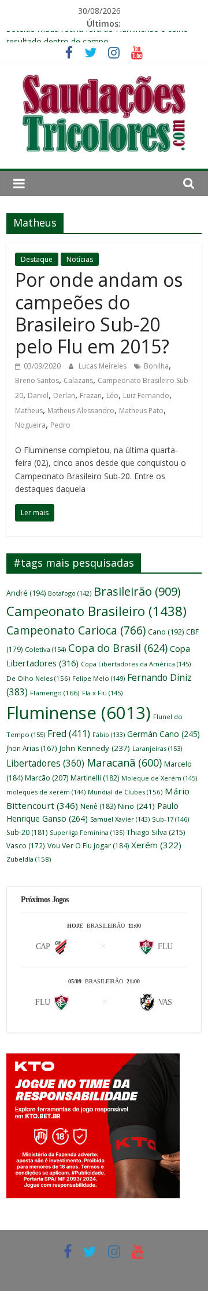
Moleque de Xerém (159, 778)
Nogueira (30, 425)
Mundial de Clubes (125, 791)
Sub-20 (26, 832)
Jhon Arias (31, 748)
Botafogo (69, 593)
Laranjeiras (157, 748)
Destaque (37, 259)
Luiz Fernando (146, 395)
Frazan (91, 395)
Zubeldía (28, 859)
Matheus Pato (141, 410)
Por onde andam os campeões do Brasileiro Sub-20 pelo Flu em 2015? (99, 313)
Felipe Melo (98, 678)
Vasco (25, 845)
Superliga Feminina (87, 833)
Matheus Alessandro (80, 410)
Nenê (98, 806)
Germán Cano (163, 733)
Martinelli (94, 778)
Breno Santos (37, 380)
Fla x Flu (102, 692)
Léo (112, 395)
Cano (166, 632)
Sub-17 (170, 819)
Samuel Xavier (120, 819)
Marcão (46, 777)
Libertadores (45, 763)
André (26, 593)
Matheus (29, 410)
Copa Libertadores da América (136, 663)
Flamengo (55, 692)
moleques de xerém (46, 791)
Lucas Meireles (103, 366)
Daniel (38, 395)
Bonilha (156, 366)
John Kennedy (95, 748)
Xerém (156, 845)
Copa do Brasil (118, 648)
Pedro (60, 425)
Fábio (108, 735)
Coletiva (45, 649)
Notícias (79, 259)
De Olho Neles (38, 678)
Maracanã (124, 763)
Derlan (64, 395)
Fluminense (78, 712)
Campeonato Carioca (76, 630)
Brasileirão (137, 591)
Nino (136, 806)
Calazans (78, 380)
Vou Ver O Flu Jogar (88, 846)
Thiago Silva (156, 832)
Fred (68, 733)
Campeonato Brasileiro (96, 611)
